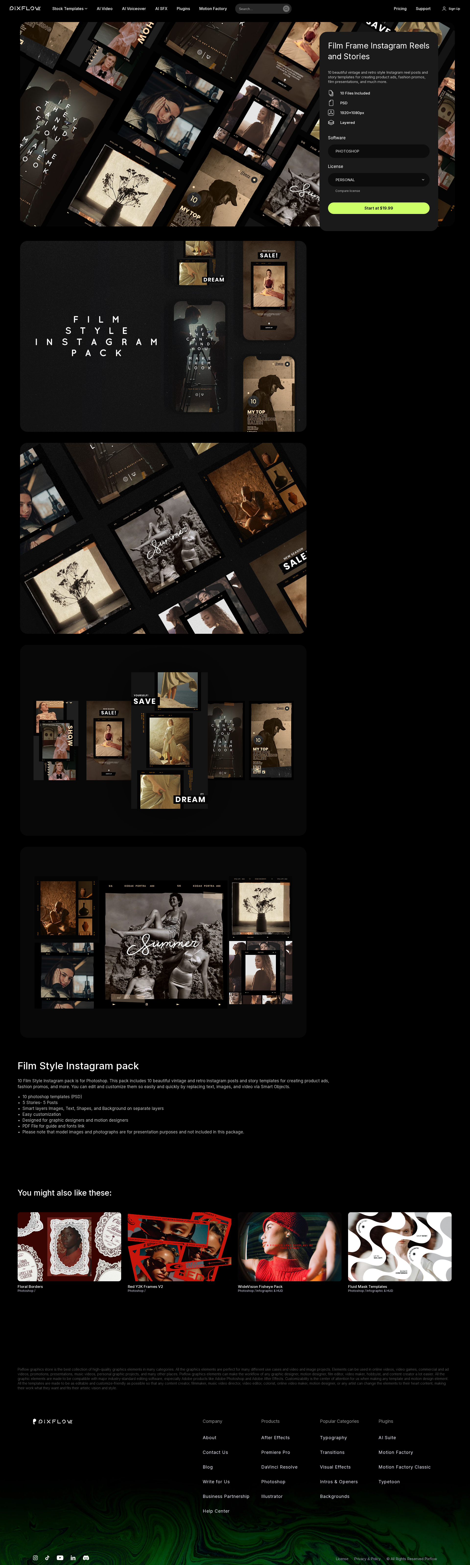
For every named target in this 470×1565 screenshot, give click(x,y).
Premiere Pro (275, 1452)
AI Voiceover (134, 9)
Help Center (216, 1511)
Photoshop (273, 1481)
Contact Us (215, 1452)
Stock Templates (67, 9)
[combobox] (257, 9)
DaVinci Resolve (279, 1467)
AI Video (105, 9)
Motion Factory (213, 9)
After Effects (275, 1437)
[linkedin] (73, 1558)
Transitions (332, 1452)
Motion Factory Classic (404, 1467)
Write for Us (216, 1481)
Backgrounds (335, 1496)
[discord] (86, 1558)
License (342, 1559)
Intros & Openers (339, 1481)
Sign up (454, 9)
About (209, 1437)
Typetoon (389, 1481)
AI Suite (387, 1437)
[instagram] (35, 1558)
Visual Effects (335, 1467)
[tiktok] (47, 1558)
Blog (208, 1467)
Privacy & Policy (368, 1559)
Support (423, 9)
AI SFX (161, 9)
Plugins (183, 9)
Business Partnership (226, 1496)
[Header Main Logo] (25, 8)
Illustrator (272, 1496)
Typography (333, 1437)
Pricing (400, 9)
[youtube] (60, 1558)
